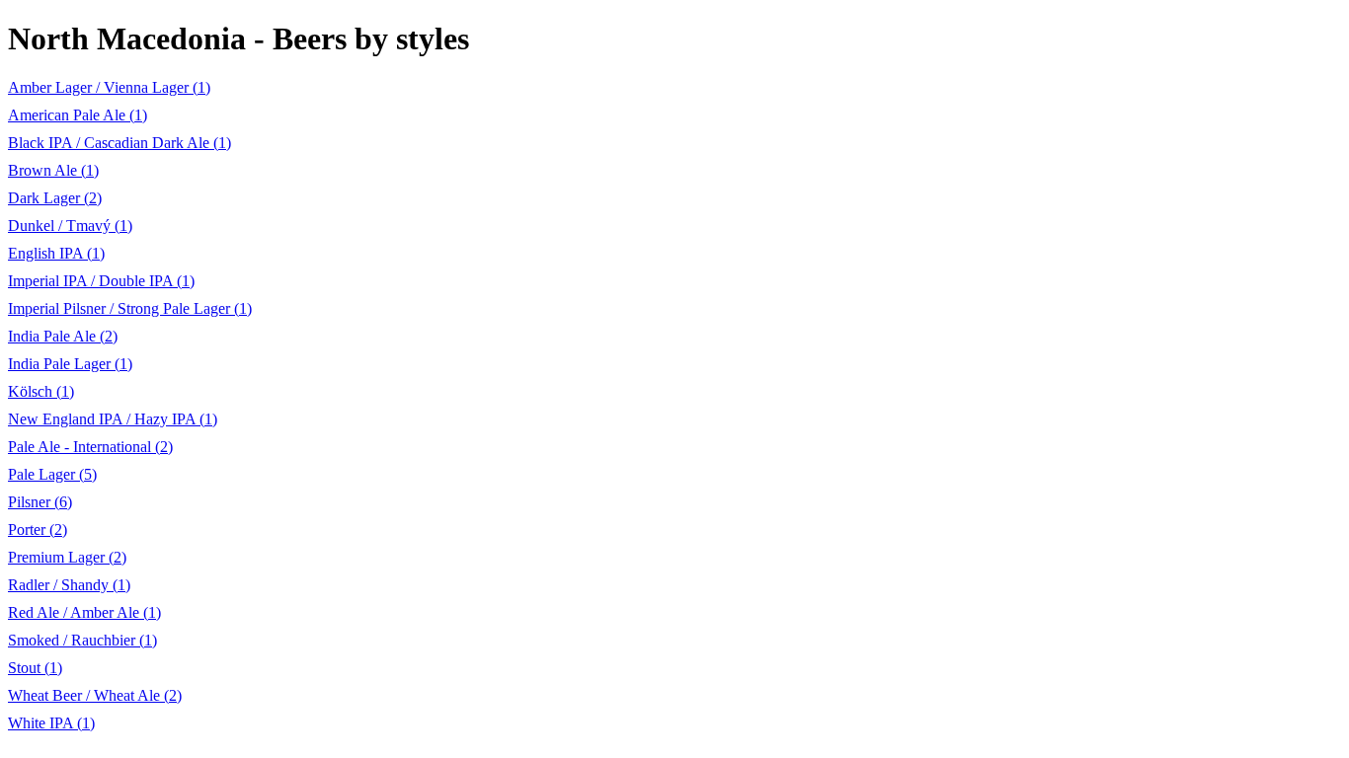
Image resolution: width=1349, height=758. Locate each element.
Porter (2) (37, 529)
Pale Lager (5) (52, 474)
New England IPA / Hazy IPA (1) (112, 419)
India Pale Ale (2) (63, 336)
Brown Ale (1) (53, 170)
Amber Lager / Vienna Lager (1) (109, 87)
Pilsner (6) (40, 501)
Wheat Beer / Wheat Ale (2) (95, 695)
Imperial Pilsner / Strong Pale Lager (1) (130, 308)
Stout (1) (35, 667)
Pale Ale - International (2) (90, 446)
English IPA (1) (56, 253)
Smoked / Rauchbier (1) (82, 640)
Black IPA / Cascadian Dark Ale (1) (119, 142)
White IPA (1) (51, 723)
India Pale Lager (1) (70, 363)
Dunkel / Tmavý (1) (70, 225)
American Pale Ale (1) (77, 115)
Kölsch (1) (41, 391)
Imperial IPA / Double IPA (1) (101, 280)
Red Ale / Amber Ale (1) (84, 612)
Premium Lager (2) (67, 557)
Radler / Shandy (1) (69, 584)
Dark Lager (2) (55, 198)
